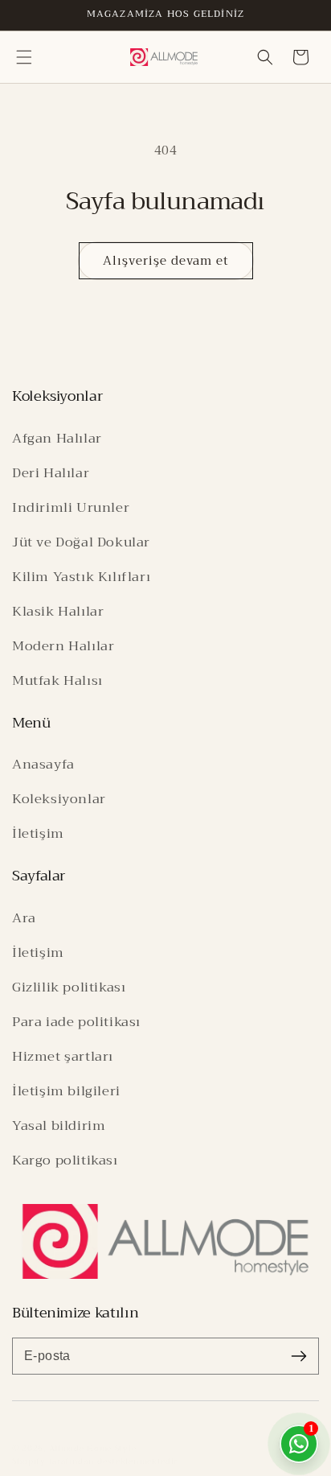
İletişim (38, 833)
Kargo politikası (65, 1160)
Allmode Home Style (93, 1448)
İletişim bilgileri (66, 1091)
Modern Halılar (63, 646)
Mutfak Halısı (57, 680)
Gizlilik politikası (68, 987)
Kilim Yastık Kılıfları (81, 576)
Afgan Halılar (57, 438)
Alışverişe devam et (166, 260)
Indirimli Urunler (70, 507)
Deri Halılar (50, 472)
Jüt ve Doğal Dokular (81, 542)
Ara (24, 918)
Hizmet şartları (62, 1056)
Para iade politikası (76, 1021)
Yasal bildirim (58, 1125)
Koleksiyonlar (59, 798)
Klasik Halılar (58, 611)
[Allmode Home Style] (165, 1241)
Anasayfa (43, 764)
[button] (24, 57)
